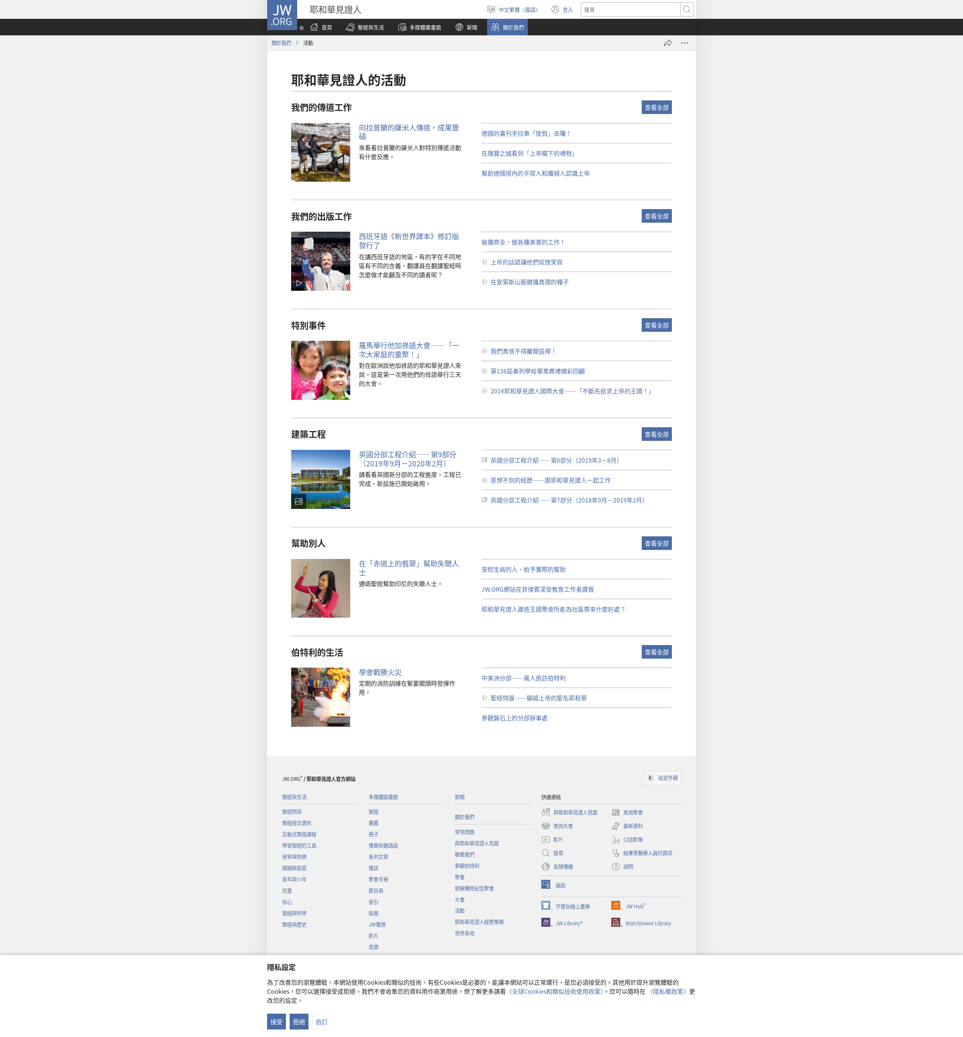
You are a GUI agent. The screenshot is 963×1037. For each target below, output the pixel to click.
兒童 (287, 890)
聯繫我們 (464, 854)
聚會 (460, 877)
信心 (287, 901)
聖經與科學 (294, 913)
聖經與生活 (294, 796)
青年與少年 (294, 879)
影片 (373, 935)
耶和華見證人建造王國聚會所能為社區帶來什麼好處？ (554, 608)
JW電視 (377, 924)
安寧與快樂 (294, 856)
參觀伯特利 (467, 865)
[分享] (668, 42)
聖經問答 (292, 811)
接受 (276, 1021)
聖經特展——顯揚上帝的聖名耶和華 (539, 697)
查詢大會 (557, 826)
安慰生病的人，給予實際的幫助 (524, 569)
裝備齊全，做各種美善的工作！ (524, 241)
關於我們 (281, 42)
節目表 (376, 890)
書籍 (373, 822)
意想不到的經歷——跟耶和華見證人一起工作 (551, 480)
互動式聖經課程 (299, 834)
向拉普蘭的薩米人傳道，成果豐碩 (409, 132)
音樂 (373, 946)
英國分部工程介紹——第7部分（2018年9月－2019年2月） (569, 500)
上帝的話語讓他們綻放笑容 (527, 262)
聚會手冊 (378, 879)
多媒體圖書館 (383, 796)
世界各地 (464, 933)
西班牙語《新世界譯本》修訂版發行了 (409, 241)
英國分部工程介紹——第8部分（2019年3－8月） (557, 460)
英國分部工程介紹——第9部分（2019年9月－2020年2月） (407, 459)
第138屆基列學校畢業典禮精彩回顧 (538, 371)
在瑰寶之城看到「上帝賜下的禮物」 (530, 153)
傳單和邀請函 (383, 845)
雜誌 (373, 868)
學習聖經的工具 (299, 845)
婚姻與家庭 (294, 868)
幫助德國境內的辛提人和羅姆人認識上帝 (536, 173)
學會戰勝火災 (380, 672)
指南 (373, 913)
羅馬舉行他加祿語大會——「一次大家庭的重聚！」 (409, 350)
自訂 (322, 1021)
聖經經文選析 (296, 822)
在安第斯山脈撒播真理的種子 (530, 281)
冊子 (373, 834)
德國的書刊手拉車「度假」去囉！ (527, 133)
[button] (365, 27)
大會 (460, 899)
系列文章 (378, 856)
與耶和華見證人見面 (477, 843)
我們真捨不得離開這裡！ (524, 351)
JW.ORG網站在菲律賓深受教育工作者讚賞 (538, 589)
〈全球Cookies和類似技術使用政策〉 (554, 991)
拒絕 (299, 1021)
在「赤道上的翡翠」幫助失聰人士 (409, 568)
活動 (460, 910)
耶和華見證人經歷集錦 (479, 921)
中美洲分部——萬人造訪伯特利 (524, 677)
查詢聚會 (627, 813)
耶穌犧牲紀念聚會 (474, 888)
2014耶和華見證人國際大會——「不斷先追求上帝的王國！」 (573, 391)
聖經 (373, 811)
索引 (373, 901)
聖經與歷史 (294, 924)
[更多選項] (684, 42)
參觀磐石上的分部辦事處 (515, 717)
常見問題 (464, 831)
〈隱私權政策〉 (668, 991)
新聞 (460, 796)
